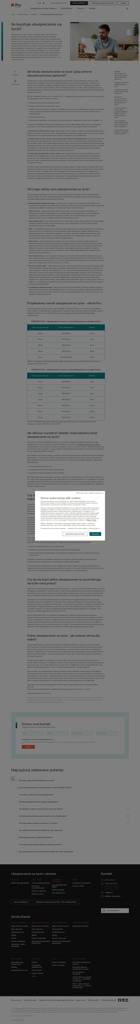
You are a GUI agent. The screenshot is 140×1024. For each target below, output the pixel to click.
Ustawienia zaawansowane (75, 534)
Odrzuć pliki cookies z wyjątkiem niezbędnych (89, 493)
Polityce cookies (91, 520)
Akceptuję (95, 534)
